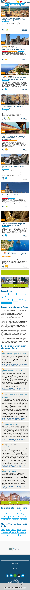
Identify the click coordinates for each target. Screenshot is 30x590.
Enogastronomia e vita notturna (19, 297)
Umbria (23, 538)
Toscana (13, 529)
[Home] (5, 1)
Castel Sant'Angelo (6, 519)
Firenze (8, 529)
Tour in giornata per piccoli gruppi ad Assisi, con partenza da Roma (13, 440)
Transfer (15, 302)
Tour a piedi (4, 294)
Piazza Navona (13, 516)
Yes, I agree (7, 587)
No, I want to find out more (18, 587)
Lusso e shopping (22, 294)
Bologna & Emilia (22, 532)
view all (15, 272)
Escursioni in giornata (7, 302)
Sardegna (14, 532)
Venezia (19, 529)
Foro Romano (5, 516)
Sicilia (15, 535)
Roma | (4, 364)
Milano (24, 529)
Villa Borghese (23, 519)
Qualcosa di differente (7, 300)
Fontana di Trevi (5, 514)
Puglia (20, 535)
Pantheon (13, 514)
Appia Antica (15, 519)
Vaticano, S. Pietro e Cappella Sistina (16, 511)
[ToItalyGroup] (15, 550)
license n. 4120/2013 (11, 582)
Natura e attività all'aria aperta (21, 300)
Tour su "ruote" (12, 294)
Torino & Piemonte (6, 538)
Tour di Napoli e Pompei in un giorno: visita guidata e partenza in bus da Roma (13, 389)
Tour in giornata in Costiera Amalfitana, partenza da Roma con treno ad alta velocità (14, 418)
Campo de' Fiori (22, 516)
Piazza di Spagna (21, 514)
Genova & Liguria (16, 538)
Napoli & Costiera (6, 532)
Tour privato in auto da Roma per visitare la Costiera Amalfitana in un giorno (14, 364)
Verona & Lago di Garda (7, 535)
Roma (3, 529)
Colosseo (4, 511)
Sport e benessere (6, 297)
